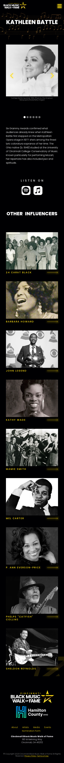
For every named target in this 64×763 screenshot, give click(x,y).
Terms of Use (43, 756)
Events (47, 727)
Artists (25, 727)
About (14, 727)
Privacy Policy (30, 756)
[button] (59, 5)
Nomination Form (31, 731)
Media (36, 727)
